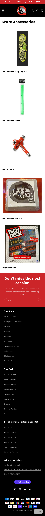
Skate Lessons (10, 389)
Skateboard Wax (11, 218)
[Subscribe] (38, 300)
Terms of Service (11, 452)
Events (7, 404)
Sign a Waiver (10, 399)
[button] (2, 10)
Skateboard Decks (11, 317)
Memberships (10, 380)
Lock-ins (7, 414)
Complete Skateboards (13, 322)
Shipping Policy (10, 447)
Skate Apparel (10, 356)
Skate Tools (8, 169)
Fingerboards (9, 268)
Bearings (8, 336)
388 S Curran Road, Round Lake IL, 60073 (22, 470)
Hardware (8, 341)
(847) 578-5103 (14, 474)
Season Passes (10, 385)
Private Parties (10, 409)
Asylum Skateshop (25, 510)
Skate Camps (9, 394)
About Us (8, 428)
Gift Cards (8, 361)
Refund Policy (10, 442)
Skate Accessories (11, 346)
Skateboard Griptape (13, 72)
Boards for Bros (10, 432)
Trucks (7, 327)
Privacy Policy (10, 437)
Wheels (7, 332)
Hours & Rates (10, 375)
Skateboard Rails (11, 121)
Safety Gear (9, 351)
